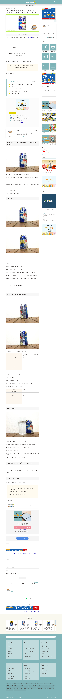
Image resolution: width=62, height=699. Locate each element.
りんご (51, 683)
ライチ (26, 688)
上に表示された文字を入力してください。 (13, 573)
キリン (12, 8)
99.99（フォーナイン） (11, 671)
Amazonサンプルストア (20, 118)
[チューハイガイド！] (31, 2)
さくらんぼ (20, 683)
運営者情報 (7, 697)
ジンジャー (40, 685)
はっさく (31, 683)
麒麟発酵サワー (10, 651)
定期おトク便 (13, 117)
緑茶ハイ (20, 690)
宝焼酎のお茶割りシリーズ (29, 671)
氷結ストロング (10, 648)
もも (45, 683)
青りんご (24, 690)
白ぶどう (16, 690)
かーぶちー (15, 683)
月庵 (43, 653)
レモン (36, 688)
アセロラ (7, 685)
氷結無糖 (8, 646)
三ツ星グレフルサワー (11, 670)
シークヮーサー (35, 685)
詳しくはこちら (26, 117)
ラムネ (32, 688)
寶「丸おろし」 (27, 673)
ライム (29, 688)
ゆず (48, 683)
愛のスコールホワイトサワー (12, 678)
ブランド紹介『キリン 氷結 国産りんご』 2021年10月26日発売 (49, 215)
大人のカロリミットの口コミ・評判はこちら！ (31, 611)
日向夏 (45, 688)
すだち (27, 683)
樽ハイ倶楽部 (44, 646)
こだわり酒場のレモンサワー (29, 648)
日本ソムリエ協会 (30, 37)
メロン (22, 688)
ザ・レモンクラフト (45, 648)
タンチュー (27, 676)
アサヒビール (44, 642)
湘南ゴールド (11, 690)
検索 (55, 637)
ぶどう (35, 683)
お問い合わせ (20, 697)
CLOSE (34, 81)
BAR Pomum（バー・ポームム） (30, 651)
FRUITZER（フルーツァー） (47, 656)
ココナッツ (26, 685)
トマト (50, 685)
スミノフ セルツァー (10, 656)
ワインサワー (40, 688)
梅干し (51, 688)
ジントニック (46, 685)
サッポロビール (10, 665)
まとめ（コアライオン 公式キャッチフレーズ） (49, 220)
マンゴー (18, 688)
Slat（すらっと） (45, 651)
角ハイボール (27, 653)
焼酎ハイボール (27, 668)
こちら (25, 115)
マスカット (13, 688)
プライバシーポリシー (13, 697)
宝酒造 (25, 665)
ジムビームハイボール (28, 656)
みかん (42, 683)
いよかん (11, 683)
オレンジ (12, 685)
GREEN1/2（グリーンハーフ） (30, 658)
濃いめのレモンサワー (11, 668)
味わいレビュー (45, 219)
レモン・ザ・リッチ (10, 673)
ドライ (54, 685)
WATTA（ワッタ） (45, 670)
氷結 (8, 645)
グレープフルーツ (20, 685)
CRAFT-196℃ (27, 646)
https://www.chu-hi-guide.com (21, 529)
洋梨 (7, 690)
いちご (7, 683)
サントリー (26, 642)
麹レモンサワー (10, 653)
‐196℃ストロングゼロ (28, 645)
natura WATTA (44, 671)
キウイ (16, 685)
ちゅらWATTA (44, 673)
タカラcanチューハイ (28, 670)
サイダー (30, 685)
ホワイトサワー (8, 688)
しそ (24, 683)
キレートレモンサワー (11, 676)
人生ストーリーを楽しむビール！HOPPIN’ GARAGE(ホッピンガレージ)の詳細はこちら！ (23, 553)
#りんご (7, 543)
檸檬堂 (43, 668)
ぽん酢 (38, 683)
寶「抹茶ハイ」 (27, 678)
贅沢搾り (43, 645)
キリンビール (9, 642)
